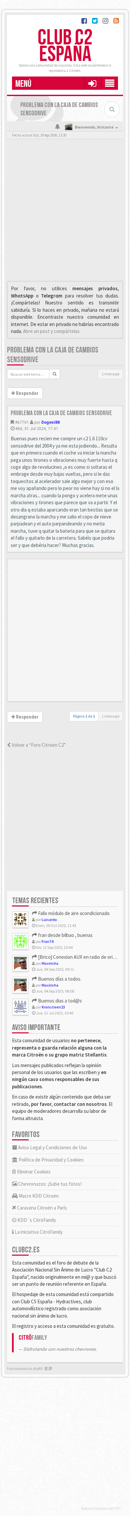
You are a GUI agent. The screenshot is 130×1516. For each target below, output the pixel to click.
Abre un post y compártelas (51, 331)
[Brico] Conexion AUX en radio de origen (79, 957)
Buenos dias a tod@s (59, 1001)
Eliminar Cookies (33, 1171)
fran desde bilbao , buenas (65, 935)
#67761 (22, 422)
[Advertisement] (65, 211)
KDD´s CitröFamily (36, 1220)
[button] (92, 83)
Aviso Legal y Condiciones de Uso (52, 1147)
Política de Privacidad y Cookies (51, 1160)
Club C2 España (65, 46)
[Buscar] (54, 374)
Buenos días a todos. (59, 979)
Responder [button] (26, 393)
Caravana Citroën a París (41, 1208)
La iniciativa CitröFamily (38, 1232)
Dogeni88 (50, 422)
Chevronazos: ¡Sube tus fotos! (49, 1184)
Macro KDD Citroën (38, 1196)
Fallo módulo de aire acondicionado (73, 913)
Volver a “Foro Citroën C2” (38, 745)
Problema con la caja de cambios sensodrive (61, 413)
